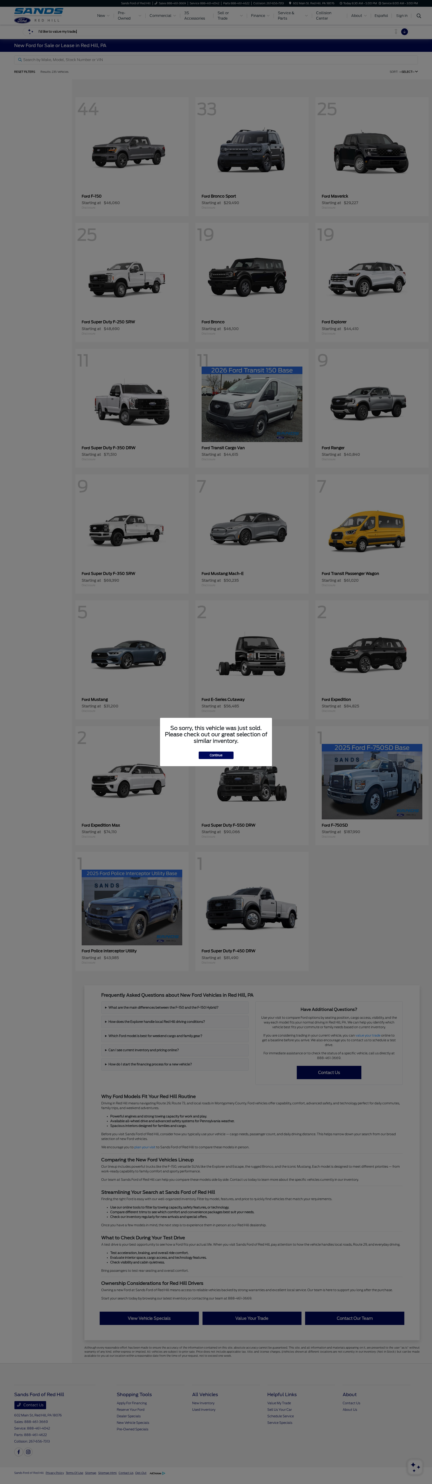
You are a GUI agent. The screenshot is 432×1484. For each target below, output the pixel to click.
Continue (216, 755)
